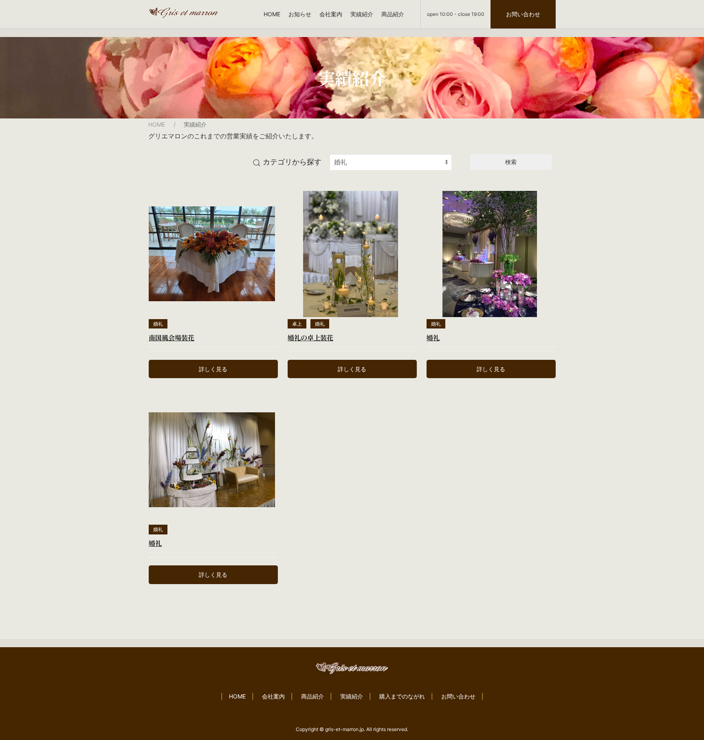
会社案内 (330, 14)
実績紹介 (361, 14)
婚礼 (158, 324)
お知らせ (299, 14)
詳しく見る (213, 369)
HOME (272, 14)
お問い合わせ (523, 14)
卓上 (297, 324)
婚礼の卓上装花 (310, 337)
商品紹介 (392, 14)
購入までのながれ (402, 696)
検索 (511, 161)
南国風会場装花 (171, 337)
